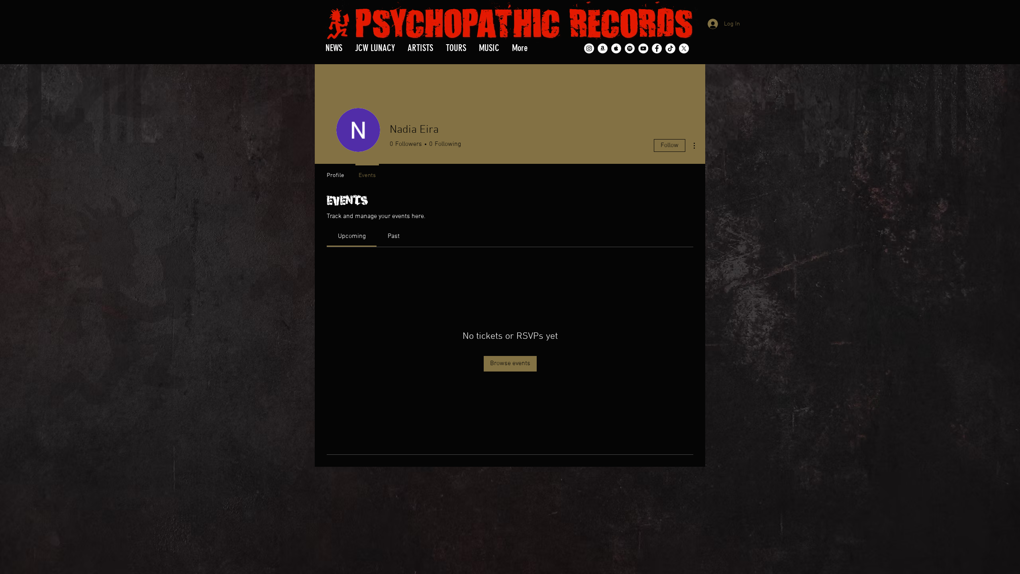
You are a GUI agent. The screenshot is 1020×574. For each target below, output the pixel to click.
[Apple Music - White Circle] (616, 48)
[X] (684, 48)
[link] (352, 236)
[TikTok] (670, 48)
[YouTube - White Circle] (643, 48)
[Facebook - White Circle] (657, 48)
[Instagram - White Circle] (589, 48)
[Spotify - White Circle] (630, 48)
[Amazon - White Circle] (603, 48)
